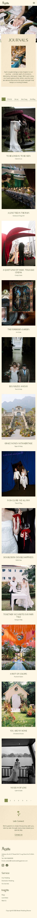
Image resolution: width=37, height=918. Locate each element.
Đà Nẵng (32, 99)
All (3, 99)
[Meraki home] (5, 3)
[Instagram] (3, 865)
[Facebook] (7, 865)
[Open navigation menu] (33, 3)
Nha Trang (24, 99)
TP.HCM (9, 99)
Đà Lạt (16, 99)
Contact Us (18, 835)
